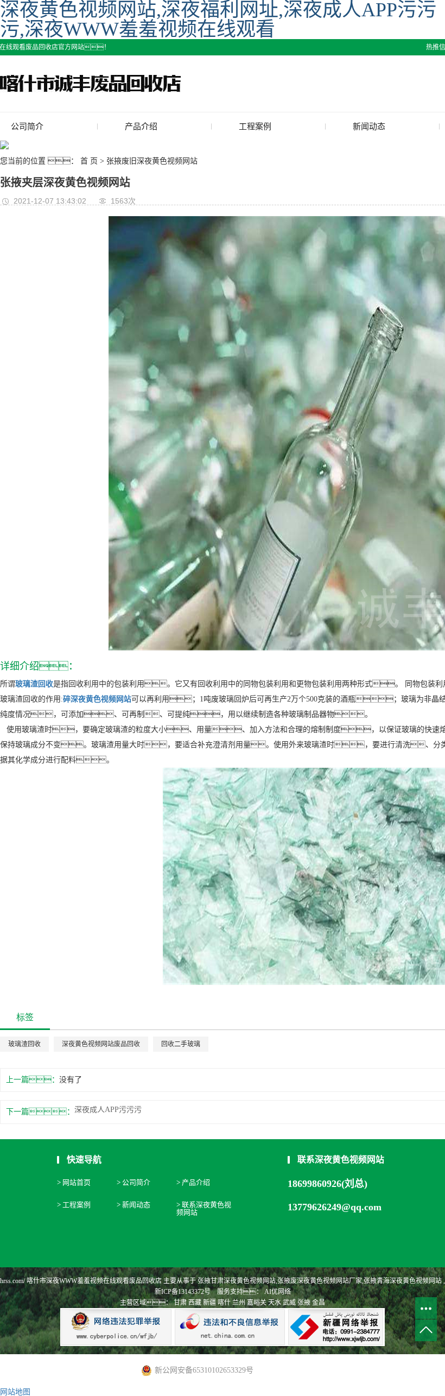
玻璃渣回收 (24, 1044)
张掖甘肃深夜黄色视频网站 (237, 1281)
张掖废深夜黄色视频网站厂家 (319, 1281)
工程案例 (255, 126)
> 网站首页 (74, 1182)
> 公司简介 (133, 1182)
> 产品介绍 (193, 1182)
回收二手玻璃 (180, 1044)
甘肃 (180, 1302)
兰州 (238, 1302)
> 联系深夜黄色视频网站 (203, 1208)
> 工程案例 (74, 1205)
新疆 (209, 1302)
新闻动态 (369, 126)
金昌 (318, 1302)
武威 (289, 1302)
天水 (274, 1302)
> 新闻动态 (133, 1205)
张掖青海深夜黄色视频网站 (403, 1281)
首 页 (89, 161)
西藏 (194, 1302)
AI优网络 (277, 1292)
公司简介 (27, 126)
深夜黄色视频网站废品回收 (101, 1044)
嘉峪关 (256, 1302)
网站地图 (15, 1392)
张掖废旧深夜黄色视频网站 (152, 161)
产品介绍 (141, 126)
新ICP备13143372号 (183, 1292)
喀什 (224, 1302)
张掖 (303, 1302)
